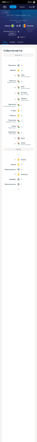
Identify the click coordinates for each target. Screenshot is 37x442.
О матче (20, 42)
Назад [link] (6, 12)
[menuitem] (13, 6)
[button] (31, 6)
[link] (13, 6)
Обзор (5, 42)
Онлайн (12, 42)
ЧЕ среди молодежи (5, 7)
